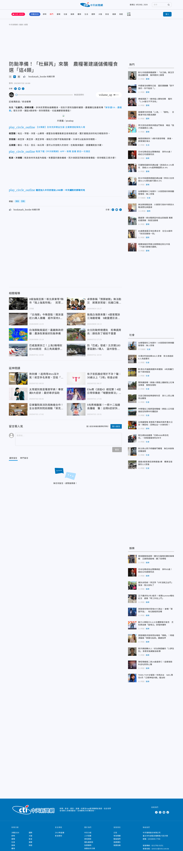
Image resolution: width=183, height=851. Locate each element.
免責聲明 (87, 845)
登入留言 (116, 426)
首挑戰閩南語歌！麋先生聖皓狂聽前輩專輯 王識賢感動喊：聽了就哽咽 (132, 559)
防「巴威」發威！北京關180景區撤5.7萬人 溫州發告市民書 (76, 350)
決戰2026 (35, 14)
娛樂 (72, 14)
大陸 (100, 14)
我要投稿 (117, 845)
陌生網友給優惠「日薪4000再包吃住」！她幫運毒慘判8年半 (132, 438)
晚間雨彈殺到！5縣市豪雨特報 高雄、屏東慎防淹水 (132, 141)
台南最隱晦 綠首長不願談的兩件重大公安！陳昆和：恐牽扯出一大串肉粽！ (132, 425)
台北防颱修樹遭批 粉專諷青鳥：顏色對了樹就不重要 (76, 334)
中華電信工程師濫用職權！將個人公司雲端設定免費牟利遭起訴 (132, 412)
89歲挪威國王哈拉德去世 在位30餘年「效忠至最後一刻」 (132, 234)
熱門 (51, 14)
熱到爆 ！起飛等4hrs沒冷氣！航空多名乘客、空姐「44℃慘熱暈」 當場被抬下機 (18, 378)
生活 (86, 14)
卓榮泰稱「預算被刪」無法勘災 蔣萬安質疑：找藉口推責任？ (76, 303)
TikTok (167, 812)
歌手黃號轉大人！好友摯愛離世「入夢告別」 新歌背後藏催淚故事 (132, 651)
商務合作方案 (89, 848)
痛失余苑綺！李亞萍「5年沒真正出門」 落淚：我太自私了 (132, 585)
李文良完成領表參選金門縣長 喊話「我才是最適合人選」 (132, 128)
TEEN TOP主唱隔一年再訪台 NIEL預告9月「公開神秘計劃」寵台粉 (132, 678)
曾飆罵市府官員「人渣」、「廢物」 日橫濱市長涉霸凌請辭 (132, 115)
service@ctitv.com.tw (160, 849)
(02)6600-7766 (154, 839)
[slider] (44, 94)
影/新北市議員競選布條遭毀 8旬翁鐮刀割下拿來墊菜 (132, 372)
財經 (121, 14)
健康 (114, 14)
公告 (115, 833)
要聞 (58, 14)
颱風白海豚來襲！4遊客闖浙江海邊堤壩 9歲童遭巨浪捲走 (76, 319)
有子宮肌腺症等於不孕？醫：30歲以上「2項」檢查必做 (76, 378)
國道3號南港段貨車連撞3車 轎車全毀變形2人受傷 (132, 464)
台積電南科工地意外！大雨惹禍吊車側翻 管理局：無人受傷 (132, 194)
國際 (93, 14)
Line (164, 812)
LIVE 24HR (19, 14)
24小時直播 (59, 833)
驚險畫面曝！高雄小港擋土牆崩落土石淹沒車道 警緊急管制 (132, 385)
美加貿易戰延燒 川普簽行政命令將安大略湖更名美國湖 (132, 207)
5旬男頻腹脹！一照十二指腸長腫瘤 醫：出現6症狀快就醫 (76, 409)
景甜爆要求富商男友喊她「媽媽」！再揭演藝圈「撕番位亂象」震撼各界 (132, 638)
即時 (44, 14)
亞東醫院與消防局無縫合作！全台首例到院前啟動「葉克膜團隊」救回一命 (18, 409)
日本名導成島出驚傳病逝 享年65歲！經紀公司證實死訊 (132, 154)
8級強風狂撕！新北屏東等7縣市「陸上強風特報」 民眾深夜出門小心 (18, 303)
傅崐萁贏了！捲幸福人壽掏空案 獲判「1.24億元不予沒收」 (132, 102)
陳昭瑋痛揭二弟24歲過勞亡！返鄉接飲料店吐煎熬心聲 (132, 665)
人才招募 (87, 836)
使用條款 (87, 839)
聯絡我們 (117, 839)
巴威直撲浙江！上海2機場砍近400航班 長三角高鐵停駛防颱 (18, 350)
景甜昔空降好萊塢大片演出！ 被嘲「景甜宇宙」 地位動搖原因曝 (132, 612)
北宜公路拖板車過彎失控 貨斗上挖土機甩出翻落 (132, 398)
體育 (79, 14)
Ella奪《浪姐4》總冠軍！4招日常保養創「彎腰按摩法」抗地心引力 (76, 394)
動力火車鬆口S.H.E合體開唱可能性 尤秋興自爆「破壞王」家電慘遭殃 (132, 625)
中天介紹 (87, 833)
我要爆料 (117, 842)
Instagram (160, 812)
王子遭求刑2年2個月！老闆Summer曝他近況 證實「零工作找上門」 (132, 598)
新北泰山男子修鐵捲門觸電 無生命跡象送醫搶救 (132, 451)
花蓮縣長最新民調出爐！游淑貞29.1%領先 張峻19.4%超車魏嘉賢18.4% (132, 168)
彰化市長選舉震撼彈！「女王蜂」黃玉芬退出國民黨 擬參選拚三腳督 (132, 75)
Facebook (156, 812)
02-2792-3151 (157, 845)
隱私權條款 (88, 842)
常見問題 (117, 836)
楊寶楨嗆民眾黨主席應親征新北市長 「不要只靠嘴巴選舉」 (132, 247)
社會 (65, 14)
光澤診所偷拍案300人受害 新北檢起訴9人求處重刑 (132, 359)
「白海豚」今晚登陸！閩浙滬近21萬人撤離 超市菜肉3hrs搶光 (18, 319)
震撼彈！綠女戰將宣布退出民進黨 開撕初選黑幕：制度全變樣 (132, 221)
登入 (167, 14)
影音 (107, 14)
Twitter (152, 812)
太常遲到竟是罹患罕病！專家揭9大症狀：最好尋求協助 (18, 394)
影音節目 (58, 836)
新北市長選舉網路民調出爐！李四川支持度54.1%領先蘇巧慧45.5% (132, 181)
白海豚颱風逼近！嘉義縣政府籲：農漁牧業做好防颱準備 (18, 334)
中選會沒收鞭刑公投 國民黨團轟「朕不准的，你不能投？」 (132, 88)
